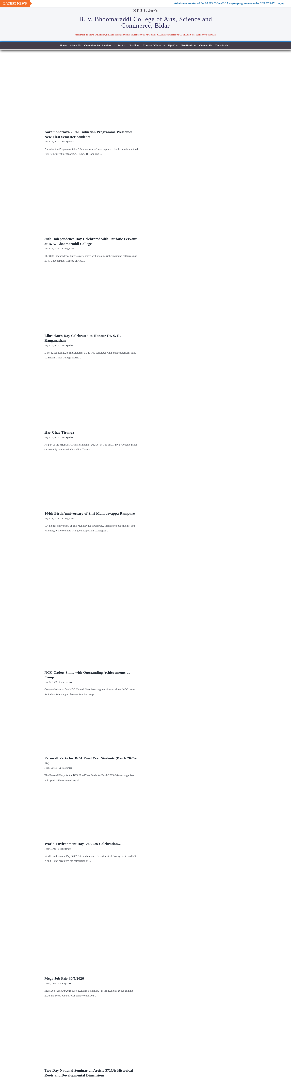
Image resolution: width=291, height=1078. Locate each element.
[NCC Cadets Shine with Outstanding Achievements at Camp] (93, 604)
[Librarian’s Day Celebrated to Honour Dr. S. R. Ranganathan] (93, 300)
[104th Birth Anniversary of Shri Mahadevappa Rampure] (93, 484)
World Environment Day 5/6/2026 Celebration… (82, 844)
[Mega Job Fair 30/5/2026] (93, 922)
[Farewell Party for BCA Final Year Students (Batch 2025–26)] (93, 729)
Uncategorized (67, 141)
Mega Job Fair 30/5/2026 (64, 978)
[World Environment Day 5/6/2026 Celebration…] (93, 814)
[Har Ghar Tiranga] (93, 397)
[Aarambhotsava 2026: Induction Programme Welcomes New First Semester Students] (93, 92)
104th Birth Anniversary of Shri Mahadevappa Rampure (89, 513)
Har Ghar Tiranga (59, 432)
